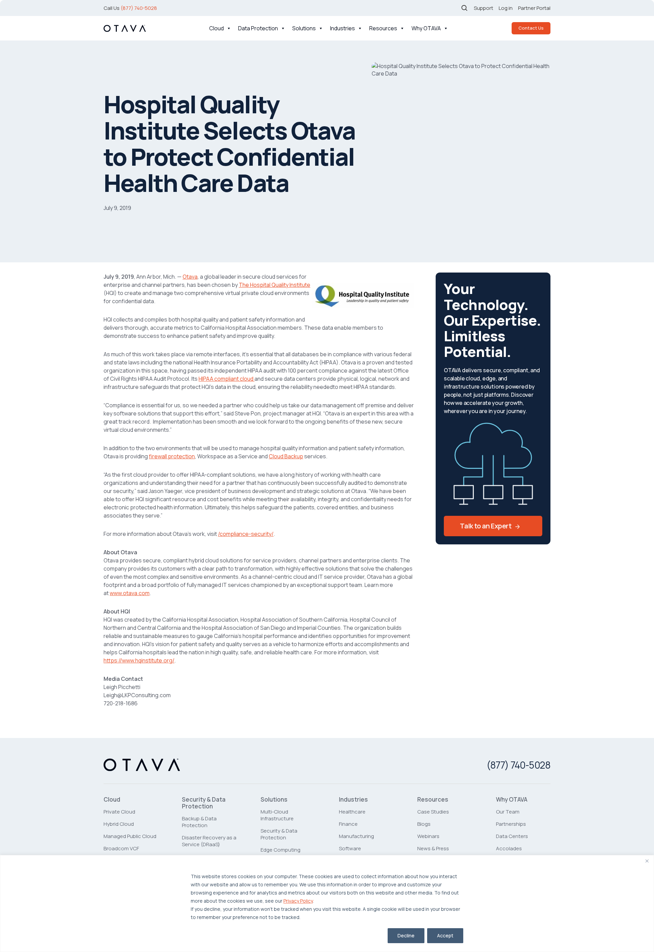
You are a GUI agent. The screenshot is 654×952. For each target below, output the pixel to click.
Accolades (509, 848)
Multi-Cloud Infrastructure (277, 815)
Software (350, 848)
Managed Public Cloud (130, 836)
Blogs (424, 823)
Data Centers (512, 836)
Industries (342, 28)
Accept (445, 935)
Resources (383, 28)
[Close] (647, 861)
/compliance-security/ (246, 534)
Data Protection (258, 28)
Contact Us (531, 28)
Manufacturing (356, 836)
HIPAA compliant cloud (226, 378)
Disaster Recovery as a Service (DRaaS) (209, 841)
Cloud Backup (286, 456)
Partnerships (511, 823)
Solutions (304, 28)
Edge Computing (280, 849)
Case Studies (433, 811)
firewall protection (172, 456)
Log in (506, 8)
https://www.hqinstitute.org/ (139, 660)
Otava (190, 276)
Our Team (507, 811)
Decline (406, 935)
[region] (327, 903)
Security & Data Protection (203, 803)
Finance (348, 823)
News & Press (433, 848)
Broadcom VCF (121, 848)
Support (483, 8)
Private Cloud (119, 811)
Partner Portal (534, 8)
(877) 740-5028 (139, 8)
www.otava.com (130, 593)
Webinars (428, 836)
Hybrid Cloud (119, 823)
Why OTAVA (426, 28)
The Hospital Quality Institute (274, 285)
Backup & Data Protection (199, 822)
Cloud (216, 28)
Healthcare (352, 811)
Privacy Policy (298, 901)
